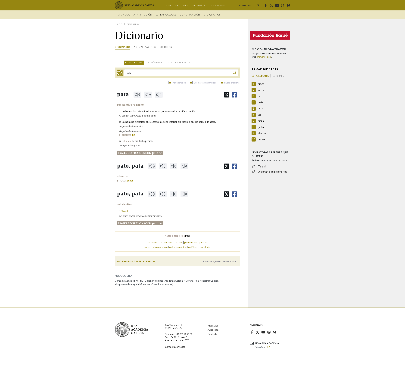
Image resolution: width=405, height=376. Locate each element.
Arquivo (202, 5)
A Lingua (124, 14)
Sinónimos (155, 62)
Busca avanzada (179, 62)
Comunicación (190, 14)
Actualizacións (145, 47)
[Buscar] (258, 5)
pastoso (178, 242)
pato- (147, 246)
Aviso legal (213, 329)
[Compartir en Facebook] (234, 95)
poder (261, 127)
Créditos (165, 47)
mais (260, 102)
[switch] (154, 261)
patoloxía (205, 246)
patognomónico (178, 246)
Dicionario (122, 47)
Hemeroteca (188, 5)
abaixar (262, 133)
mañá (261, 120)
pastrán (203, 242)
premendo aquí (264, 56)
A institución (143, 14)
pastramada (190, 242)
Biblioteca (172, 5)
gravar (261, 139)
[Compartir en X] (226, 95)
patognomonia (160, 246)
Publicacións (217, 5)
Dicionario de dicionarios (272, 171)
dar (260, 96)
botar (261, 108)
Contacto (245, 5)
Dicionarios (212, 14)
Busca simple (134, 62)
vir (259, 114)
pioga (261, 83)
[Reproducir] (137, 95)
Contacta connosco (175, 346)
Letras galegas (166, 14)
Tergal (262, 166)
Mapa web (213, 325)
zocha (261, 90)
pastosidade (165, 242)
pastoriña (152, 242)
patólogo (193, 246)
